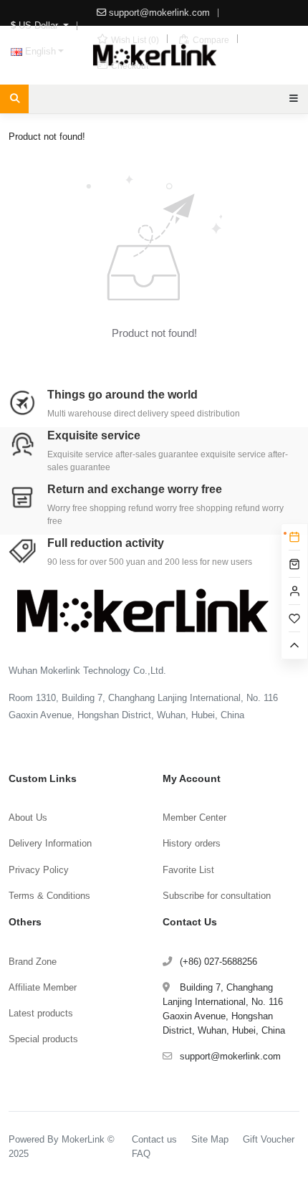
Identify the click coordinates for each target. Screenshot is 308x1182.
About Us (28, 817)
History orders (192, 843)
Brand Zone (33, 961)
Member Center (194, 817)
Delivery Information (50, 843)
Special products (43, 1039)
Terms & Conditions (49, 895)
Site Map (209, 1139)
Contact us (154, 1139)
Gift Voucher (268, 1139)
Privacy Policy (39, 869)
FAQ (141, 1153)
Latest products (41, 1013)
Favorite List (188, 869)
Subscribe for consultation (217, 895)
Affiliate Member (43, 987)
